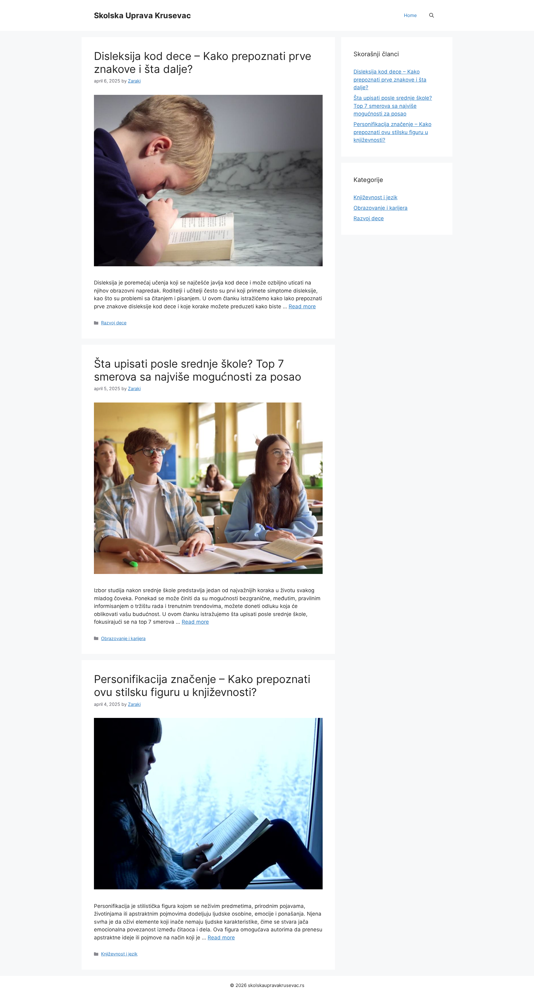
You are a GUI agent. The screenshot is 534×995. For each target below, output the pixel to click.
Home (410, 15)
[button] (431, 15)
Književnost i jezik (119, 953)
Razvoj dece (113, 322)
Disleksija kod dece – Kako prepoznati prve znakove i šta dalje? (390, 80)
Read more (302, 306)
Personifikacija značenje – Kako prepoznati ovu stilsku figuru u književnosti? (202, 685)
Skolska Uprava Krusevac (142, 15)
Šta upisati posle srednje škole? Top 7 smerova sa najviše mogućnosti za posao (197, 370)
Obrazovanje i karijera (123, 638)
